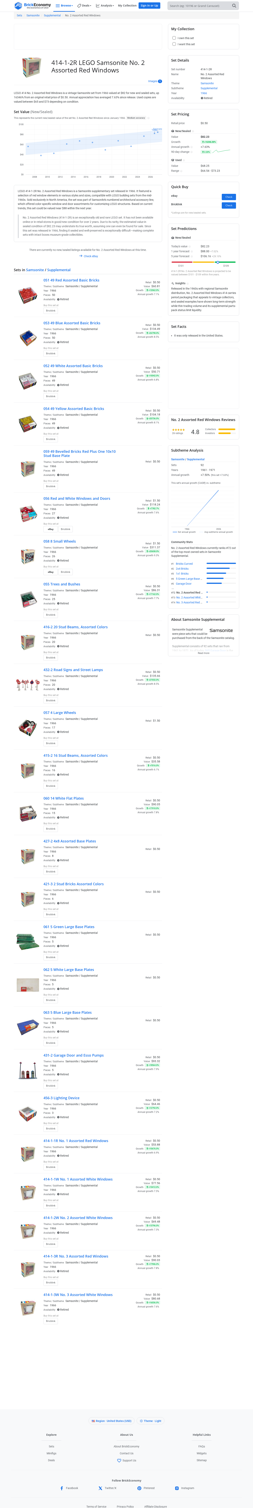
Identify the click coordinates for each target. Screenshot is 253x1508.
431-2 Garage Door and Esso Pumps (73, 1055)
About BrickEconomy (126, 1446)
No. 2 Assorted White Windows (195, 597)
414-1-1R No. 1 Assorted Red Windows (75, 1140)
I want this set (135, 311)
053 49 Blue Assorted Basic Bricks (71, 323)
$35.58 (155, 761)
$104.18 (155, 414)
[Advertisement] (88, 35)
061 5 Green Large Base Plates (68, 926)
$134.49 (155, 328)
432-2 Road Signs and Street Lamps (73, 669)
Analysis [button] (106, 5)
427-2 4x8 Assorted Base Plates (69, 841)
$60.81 (155, 286)
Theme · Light (152, 1421)
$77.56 (155, 1183)
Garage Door (184, 583)
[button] (148, 117)
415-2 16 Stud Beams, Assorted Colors (75, 755)
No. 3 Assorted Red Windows (194, 602)
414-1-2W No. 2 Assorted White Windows (78, 1217)
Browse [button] (66, 5)
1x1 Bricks (182, 573)
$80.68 (155, 1298)
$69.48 (155, 1221)
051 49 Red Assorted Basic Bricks (71, 280)
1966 (53, 290)
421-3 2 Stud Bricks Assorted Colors (73, 884)
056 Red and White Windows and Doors (76, 498)
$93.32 (155, 1061)
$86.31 (155, 590)
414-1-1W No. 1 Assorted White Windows (78, 1179)
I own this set (135, 305)
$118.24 (155, 504)
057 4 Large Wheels (59, 712)
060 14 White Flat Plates (63, 798)
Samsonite (33, 15)
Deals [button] (85, 5)
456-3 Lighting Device (61, 1097)
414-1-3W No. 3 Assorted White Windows (78, 1294)
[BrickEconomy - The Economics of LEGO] (32, 6)
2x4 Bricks (182, 568)
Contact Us (126, 1453)
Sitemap (202, 1460)
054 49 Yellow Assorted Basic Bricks (73, 408)
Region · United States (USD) (113, 1421)
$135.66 (155, 675)
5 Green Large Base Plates (192, 578)
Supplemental (52, 15)
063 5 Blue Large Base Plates (67, 1012)
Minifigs (51, 1453)
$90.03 (155, 1260)
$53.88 (155, 1144)
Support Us (129, 1460)
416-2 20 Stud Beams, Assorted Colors (75, 627)
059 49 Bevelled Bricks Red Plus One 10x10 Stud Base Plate (79, 453)
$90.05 (155, 804)
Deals (51, 1460)
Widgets (202, 1453)
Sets (19, 15)
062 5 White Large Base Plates (68, 969)
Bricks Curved (184, 563)
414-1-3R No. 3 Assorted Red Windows (75, 1256)
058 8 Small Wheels (59, 541)
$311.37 (155, 547)
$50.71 (155, 371)
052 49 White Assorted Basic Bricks (73, 365)
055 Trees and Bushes (61, 584)
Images (152, 81)
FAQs (201, 1446)
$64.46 (155, 1104)
